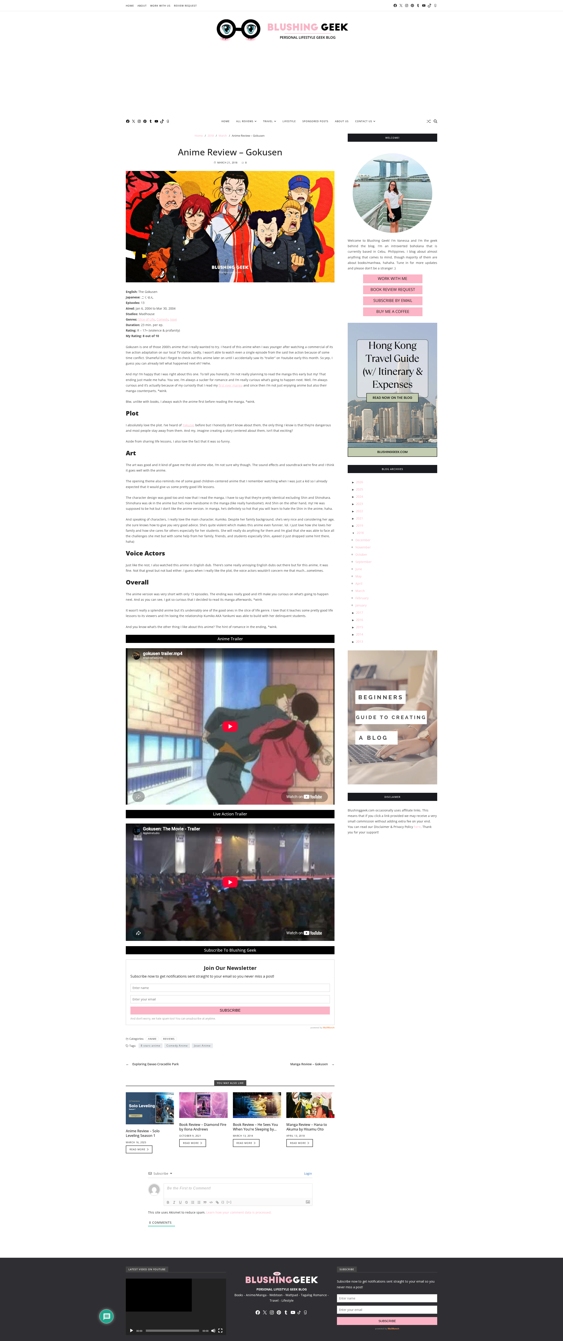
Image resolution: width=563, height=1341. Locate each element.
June (358, 569)
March (360, 591)
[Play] (131, 1330)
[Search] (435, 121)
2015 (359, 627)
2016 (359, 620)
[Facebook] (395, 5)
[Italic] (174, 1202)
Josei (173, 319)
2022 (359, 511)
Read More (137, 1149)
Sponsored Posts (315, 121)
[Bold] (168, 1202)
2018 (360, 533)
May (358, 576)
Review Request (185, 5)
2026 (359, 482)
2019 (359, 526)
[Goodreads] (435, 5)
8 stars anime (150, 1045)
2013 (359, 642)
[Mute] (213, 1330)
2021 (359, 518)
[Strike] (186, 1202)
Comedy (162, 319)
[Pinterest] (412, 5)
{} (223, 1202)
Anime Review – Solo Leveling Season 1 (143, 1133)
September (363, 562)
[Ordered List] (193, 1202)
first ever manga (231, 385)
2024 (359, 497)
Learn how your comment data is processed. (239, 1212)
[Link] (217, 1202)
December (363, 540)
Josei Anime (202, 1045)
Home (130, 5)
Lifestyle (289, 121)
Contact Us (363, 121)
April (358, 584)
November (363, 547)
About (142, 5)
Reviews (169, 1038)
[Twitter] (401, 5)
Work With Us (160, 5)
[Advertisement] (281, 82)
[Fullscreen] (220, 1330)
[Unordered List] (199, 1202)
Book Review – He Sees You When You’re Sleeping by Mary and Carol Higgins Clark (257, 1129)
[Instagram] (407, 5)
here (417, 827)
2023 (359, 504)
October (361, 555)
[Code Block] (211, 1202)
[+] (229, 1202)
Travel (268, 121)
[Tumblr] (418, 5)
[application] (176, 1307)
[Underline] (180, 1202)
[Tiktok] (429, 5)
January (361, 605)
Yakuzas (188, 425)
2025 (359, 489)
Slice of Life (146, 319)
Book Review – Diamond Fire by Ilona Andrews (202, 1127)
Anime (152, 1038)
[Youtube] (424, 5)
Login (307, 1173)
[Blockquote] (205, 1202)
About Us (342, 121)
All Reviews (244, 121)
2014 (359, 634)
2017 (359, 613)
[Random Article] (429, 121)
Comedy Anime (177, 1045)
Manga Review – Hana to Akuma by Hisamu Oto (306, 1127)
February (362, 598)
